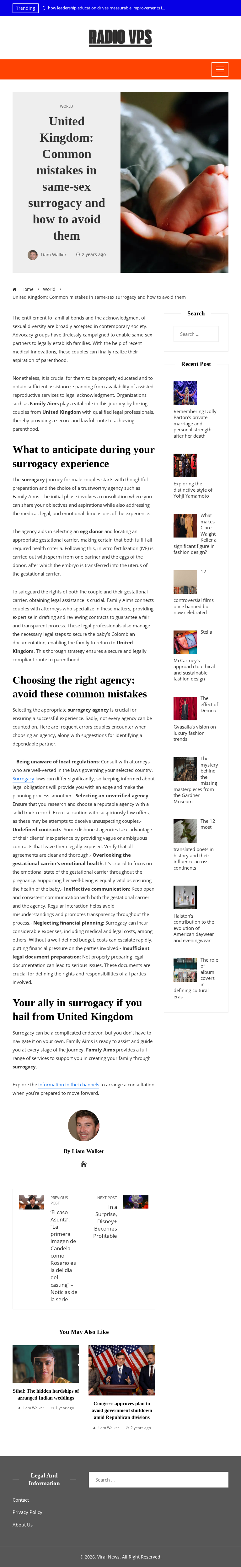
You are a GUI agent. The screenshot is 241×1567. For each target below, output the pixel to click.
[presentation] (43, 6)
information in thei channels (68, 1084)
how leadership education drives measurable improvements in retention (107, 8)
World (66, 106)
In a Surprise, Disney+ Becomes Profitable (105, 1217)
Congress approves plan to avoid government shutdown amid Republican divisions (54, 1410)
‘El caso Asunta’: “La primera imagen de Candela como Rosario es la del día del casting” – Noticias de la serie (64, 1249)
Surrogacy (23, 778)
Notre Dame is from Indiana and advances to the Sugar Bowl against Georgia (130, 1385)
